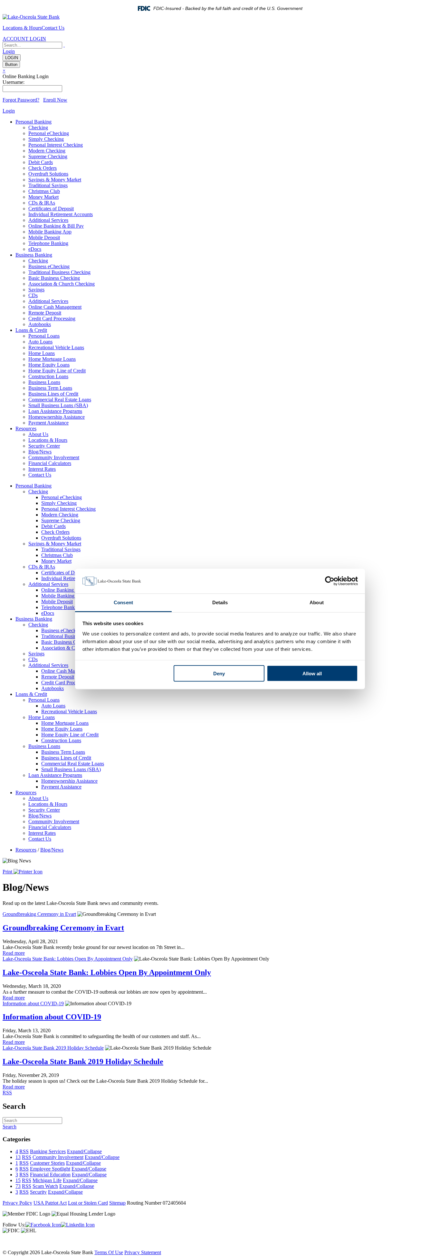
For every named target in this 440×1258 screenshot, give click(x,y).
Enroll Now (55, 100)
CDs (33, 295)
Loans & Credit (31, 330)
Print (8, 871)
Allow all (312, 673)
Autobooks (39, 324)
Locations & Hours (22, 28)
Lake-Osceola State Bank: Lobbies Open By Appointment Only (68, 959)
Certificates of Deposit (51, 208)
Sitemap (117, 1203)
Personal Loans (44, 336)
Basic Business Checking (54, 278)
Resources (25, 428)
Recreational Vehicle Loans (56, 347)
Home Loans (41, 353)
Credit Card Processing (51, 318)
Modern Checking (46, 150)
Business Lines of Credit (53, 394)
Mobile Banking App (50, 231)
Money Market (43, 197)
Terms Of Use (108, 1252)
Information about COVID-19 (33, 1003)
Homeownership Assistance (56, 417)
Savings (36, 289)
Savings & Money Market (54, 179)
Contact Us (53, 28)
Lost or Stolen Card (88, 1203)
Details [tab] (220, 602)
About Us (38, 434)
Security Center (44, 446)
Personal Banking (33, 121)
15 (18, 1180)
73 (18, 1186)
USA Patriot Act (50, 1203)
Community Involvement (53, 457)
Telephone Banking (48, 243)
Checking (38, 127)
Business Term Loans (50, 388)
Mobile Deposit (44, 237)
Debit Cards (40, 162)
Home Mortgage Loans (52, 359)
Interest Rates (42, 469)
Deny (219, 673)
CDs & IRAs (41, 202)
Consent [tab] (123, 602)
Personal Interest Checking (55, 145)
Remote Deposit (44, 312)
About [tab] (317, 602)
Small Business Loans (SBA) (58, 405)
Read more (14, 953)
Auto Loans (40, 341)
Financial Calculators (49, 463)
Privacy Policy (17, 1203)
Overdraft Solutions (48, 174)
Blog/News (40, 451)
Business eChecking (49, 266)
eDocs (34, 249)
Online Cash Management (54, 307)
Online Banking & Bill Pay (56, 226)
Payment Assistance (48, 422)
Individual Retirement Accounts (60, 214)
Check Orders (42, 168)
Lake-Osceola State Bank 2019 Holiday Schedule (53, 1048)
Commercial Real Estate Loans (59, 399)
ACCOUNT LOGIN (24, 38)
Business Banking (33, 255)
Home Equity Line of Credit (57, 370)
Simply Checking (46, 139)
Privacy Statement (142, 1252)
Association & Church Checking (61, 284)
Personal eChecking (48, 133)
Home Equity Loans (49, 365)
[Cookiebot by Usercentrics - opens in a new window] (329, 581)
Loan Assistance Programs (55, 411)
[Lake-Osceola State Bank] (31, 17)
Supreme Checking (47, 156)
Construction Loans (48, 376)
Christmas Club (44, 191)
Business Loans (44, 382)
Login (9, 51)
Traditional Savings (48, 185)
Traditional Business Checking (59, 272)
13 (18, 1157)
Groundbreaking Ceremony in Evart (39, 914)
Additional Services (48, 220)
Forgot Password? (21, 100)
